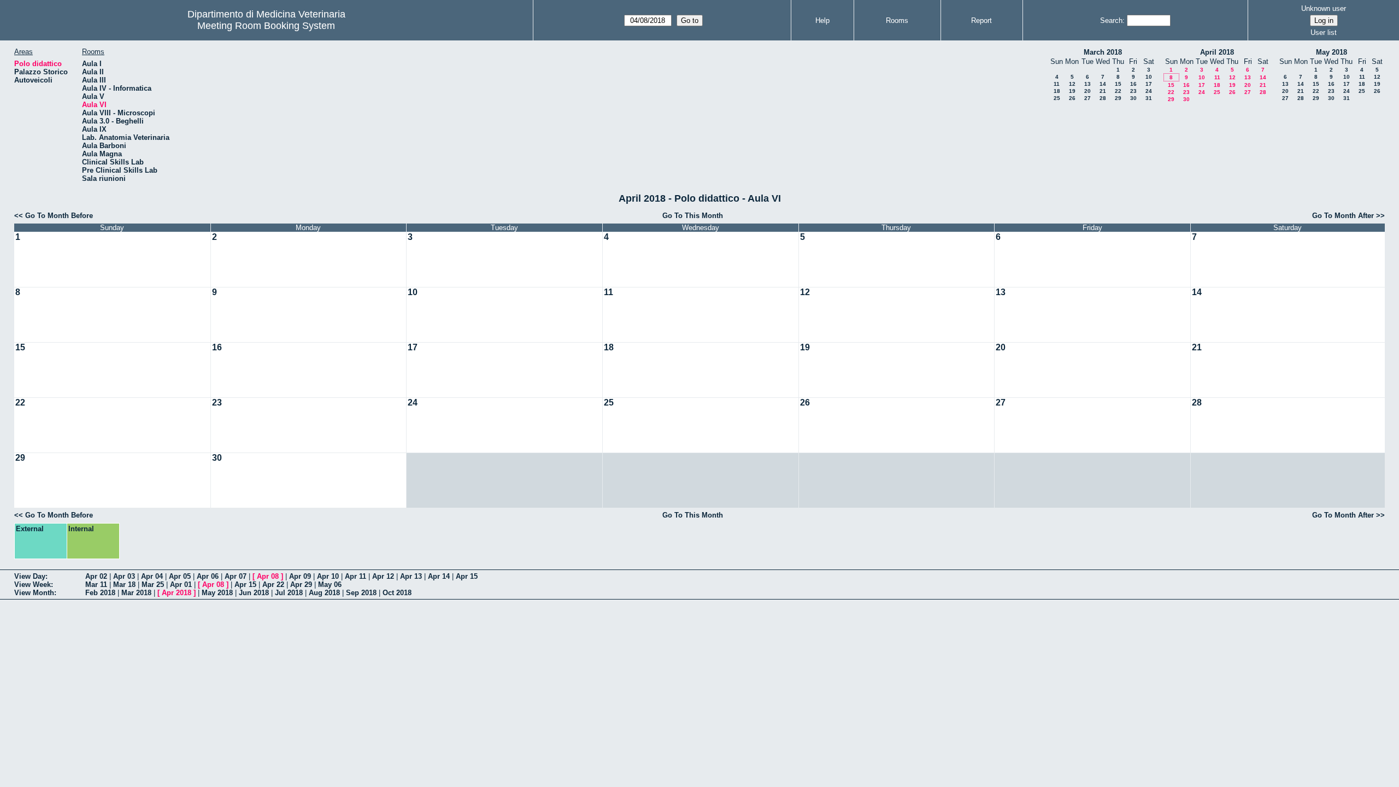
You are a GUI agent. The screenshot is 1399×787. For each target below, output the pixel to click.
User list (1323, 32)
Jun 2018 (254, 593)
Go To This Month (692, 216)
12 (1072, 84)
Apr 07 (235, 576)
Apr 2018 (176, 593)
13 (1087, 84)
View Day (29, 576)
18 (1057, 91)
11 (1057, 84)
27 (1087, 98)
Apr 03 (124, 576)
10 (1148, 77)
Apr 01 (181, 584)
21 (1103, 91)
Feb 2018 (100, 593)
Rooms (897, 20)
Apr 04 (152, 576)
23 (1133, 91)
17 (1148, 84)
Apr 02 (96, 576)
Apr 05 (180, 576)
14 (1103, 84)
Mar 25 (153, 584)
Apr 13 (411, 576)
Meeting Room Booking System (266, 25)
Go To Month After (1343, 216)
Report (981, 20)
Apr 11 (355, 576)
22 (1118, 91)
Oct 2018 (397, 593)
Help (822, 20)
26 (1072, 98)
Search (1111, 20)
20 (1087, 91)
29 (1118, 98)
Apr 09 (300, 576)
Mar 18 (124, 584)
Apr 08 (268, 576)
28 (1103, 98)
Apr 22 (273, 584)
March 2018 (1103, 52)
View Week (32, 584)
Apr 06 (208, 576)
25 (1057, 98)
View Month (34, 593)
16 (1133, 84)
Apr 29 (301, 584)
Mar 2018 (136, 593)
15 (1118, 84)
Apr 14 (439, 576)
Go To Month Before (59, 216)
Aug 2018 (324, 593)
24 (1148, 91)
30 (1133, 98)
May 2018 (1331, 52)
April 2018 (1217, 52)
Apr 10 (328, 576)
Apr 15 (467, 576)
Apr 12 (383, 576)
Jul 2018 (289, 593)
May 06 (330, 584)
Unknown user (1323, 8)
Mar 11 (96, 584)
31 (1148, 98)
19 (1072, 91)
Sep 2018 (361, 593)
